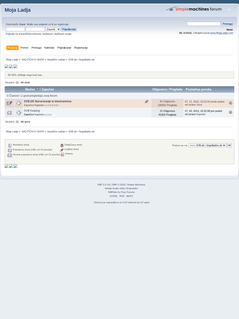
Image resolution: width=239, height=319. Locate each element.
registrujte (63, 24)
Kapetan (39, 105)
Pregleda (175, 89)
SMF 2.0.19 (103, 184)
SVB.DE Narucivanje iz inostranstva (47, 101)
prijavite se (45, 24)
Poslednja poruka (198, 89)
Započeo (48, 89)
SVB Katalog (32, 110)
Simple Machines (136, 184)
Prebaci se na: (180, 145)
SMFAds (112, 192)
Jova (199, 104)
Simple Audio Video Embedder (121, 188)
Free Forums (128, 192)
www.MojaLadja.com (221, 33)
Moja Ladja (18, 10)
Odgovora (159, 89)
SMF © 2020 (119, 184)
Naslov (30, 89)
